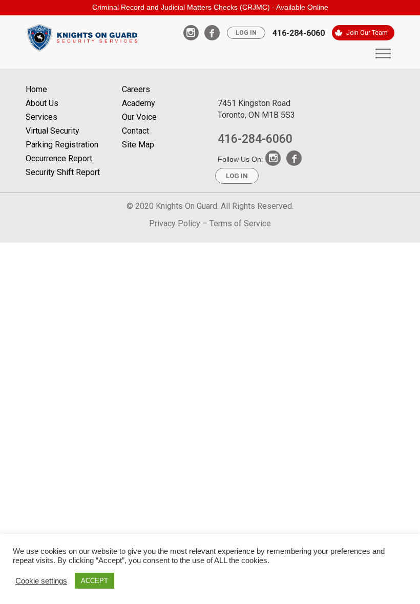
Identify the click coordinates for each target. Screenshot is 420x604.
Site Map (138, 144)
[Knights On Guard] (82, 36)
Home (36, 89)
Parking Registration (62, 144)
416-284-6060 (298, 33)
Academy (138, 103)
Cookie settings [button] (41, 581)
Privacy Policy (174, 223)
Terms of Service (240, 223)
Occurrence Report (59, 158)
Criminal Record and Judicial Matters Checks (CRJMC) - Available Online (210, 7)
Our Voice (139, 117)
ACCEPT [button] (94, 581)
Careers (136, 89)
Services (41, 117)
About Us (42, 103)
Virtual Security (52, 131)
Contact (135, 131)
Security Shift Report (63, 172)
